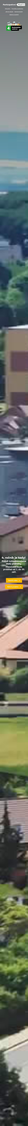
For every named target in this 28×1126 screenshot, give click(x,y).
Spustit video (13, 580)
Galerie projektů (14, 14)
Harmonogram (18, 11)
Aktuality (7, 8)
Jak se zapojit (9, 11)
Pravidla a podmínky (17, 8)
